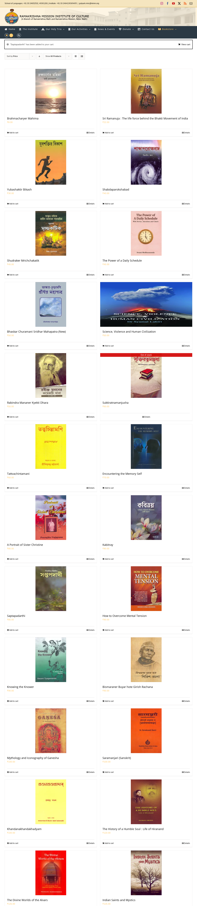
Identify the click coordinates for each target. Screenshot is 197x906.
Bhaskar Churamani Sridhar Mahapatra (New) (36, 331)
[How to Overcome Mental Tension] (146, 588)
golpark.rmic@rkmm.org (89, 3)
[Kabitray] (146, 517)
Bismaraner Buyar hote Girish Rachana (128, 687)
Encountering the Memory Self (122, 474)
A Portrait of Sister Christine (25, 545)
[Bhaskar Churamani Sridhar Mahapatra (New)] (51, 304)
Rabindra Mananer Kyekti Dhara (27, 402)
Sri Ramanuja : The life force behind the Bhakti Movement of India (145, 118)
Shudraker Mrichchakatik (23, 260)
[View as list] (82, 56)
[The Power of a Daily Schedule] (146, 233)
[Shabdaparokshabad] (146, 162)
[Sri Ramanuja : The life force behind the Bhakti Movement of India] (146, 91)
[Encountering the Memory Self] (146, 446)
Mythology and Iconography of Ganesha (33, 758)
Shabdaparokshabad (116, 189)
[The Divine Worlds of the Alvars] (51, 873)
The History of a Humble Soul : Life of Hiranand (133, 829)
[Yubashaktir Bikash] (51, 162)
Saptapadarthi (16, 616)
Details (91, 133)
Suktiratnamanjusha (116, 402)
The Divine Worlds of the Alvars (27, 900)
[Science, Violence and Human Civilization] (146, 304)
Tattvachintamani (18, 474)
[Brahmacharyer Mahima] (51, 91)
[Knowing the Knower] (51, 659)
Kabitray (108, 545)
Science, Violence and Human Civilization (129, 331)
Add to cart (13, 133)
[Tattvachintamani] (51, 446)
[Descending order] (39, 56)
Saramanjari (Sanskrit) (117, 758)
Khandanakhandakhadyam (24, 829)
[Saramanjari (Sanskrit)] (146, 730)
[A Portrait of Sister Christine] (51, 517)
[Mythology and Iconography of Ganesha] (51, 730)
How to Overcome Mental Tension (125, 616)
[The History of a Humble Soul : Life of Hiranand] (146, 801)
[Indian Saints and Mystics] (146, 873)
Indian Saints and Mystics (119, 900)
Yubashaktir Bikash (19, 189)
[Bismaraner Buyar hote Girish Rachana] (146, 659)
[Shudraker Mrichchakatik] (51, 233)
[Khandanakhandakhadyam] (51, 801)
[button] (19, 35)
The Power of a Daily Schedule (122, 260)
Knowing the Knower (20, 687)
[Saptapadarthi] (51, 588)
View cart (185, 44)
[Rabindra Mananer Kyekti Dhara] (51, 375)
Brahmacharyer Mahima (22, 118)
